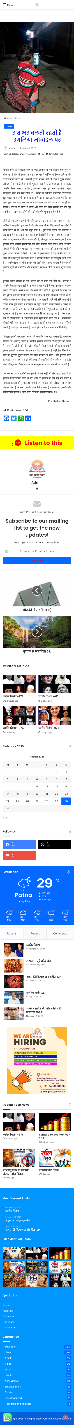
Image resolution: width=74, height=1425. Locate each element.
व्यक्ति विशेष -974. (13, 728)
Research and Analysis (18, 1403)
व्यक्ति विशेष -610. (48, 696)
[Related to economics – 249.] (55, 1122)
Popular (12, 933)
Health (8, 1375)
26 (27, 801)
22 (56, 793)
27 (37, 801)
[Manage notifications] (65, 1417)
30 (66, 801)
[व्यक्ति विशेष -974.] (19, 715)
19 (27, 793)
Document (9, 1316)
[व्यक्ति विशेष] (14, 950)
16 (66, 786)
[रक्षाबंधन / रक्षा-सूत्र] (37, 1280)
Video (8, 1363)
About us (8, 1310)
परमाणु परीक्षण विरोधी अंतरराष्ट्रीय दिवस (16, 1172)
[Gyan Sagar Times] (37, 4)
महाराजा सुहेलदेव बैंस (38, 961)
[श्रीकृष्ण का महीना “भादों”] (37, 1267)
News (18, 118)
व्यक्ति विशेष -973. (49, 728)
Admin (11, 148)
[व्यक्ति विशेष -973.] (54, 715)
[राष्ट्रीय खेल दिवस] (55, 1158)
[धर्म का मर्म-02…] (14, 997)
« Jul (5, 817)
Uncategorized (13, 1398)
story (8, 1369)
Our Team (8, 1322)
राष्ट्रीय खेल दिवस (49, 1170)
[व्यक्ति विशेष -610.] (54, 684)
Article (8, 1358)
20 (37, 793)
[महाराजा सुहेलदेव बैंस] (14, 965)
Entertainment (13, 1386)
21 (46, 793)
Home (9, 118)
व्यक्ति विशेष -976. (13, 696)
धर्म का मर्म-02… (36, 992)
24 (7, 801)
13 (37, 786)
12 (27, 786)
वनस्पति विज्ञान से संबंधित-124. (44, 977)
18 (17, 793)
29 (56, 801)
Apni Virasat (12, 1380)
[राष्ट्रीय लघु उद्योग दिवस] (14, 1253)
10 (7, 786)
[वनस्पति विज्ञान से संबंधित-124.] (14, 981)
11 (17, 786)
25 (17, 801)
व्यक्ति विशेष (33, 945)
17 (8, 793)
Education (10, 1346)
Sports (8, 1392)
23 (66, 793)
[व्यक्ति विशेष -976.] (19, 684)
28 (46, 801)
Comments (60, 933)
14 (46, 786)
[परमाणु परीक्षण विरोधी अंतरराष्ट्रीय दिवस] (19, 1158)
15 (56, 786)
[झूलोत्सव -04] (14, 1280)
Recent (35, 933)
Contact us (9, 1327)
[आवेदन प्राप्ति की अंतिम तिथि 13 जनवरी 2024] (14, 1013)
